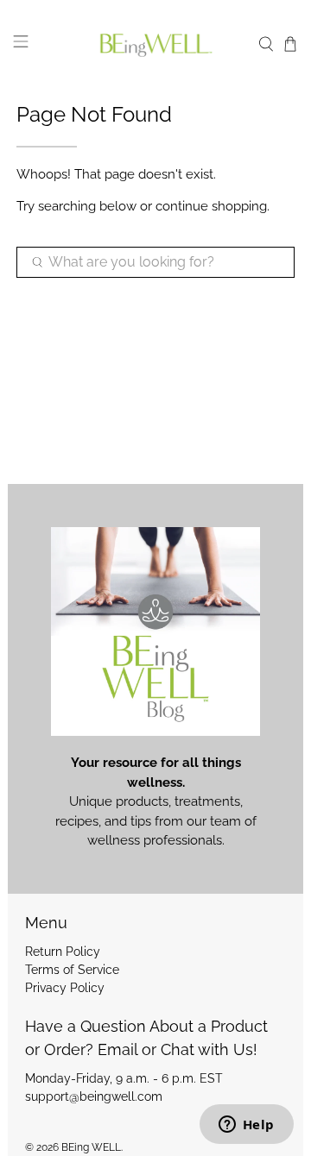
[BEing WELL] (155, 44)
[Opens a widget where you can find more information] (246, 1125)
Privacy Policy (65, 988)
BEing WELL (91, 1147)
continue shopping (211, 206)
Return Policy (62, 951)
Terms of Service (72, 970)
